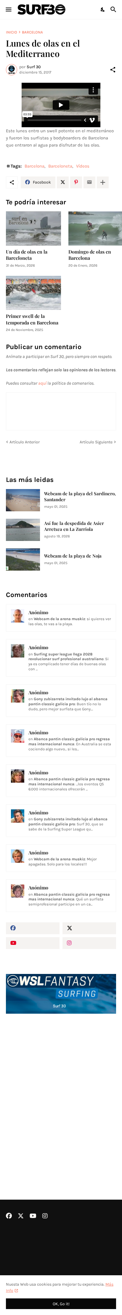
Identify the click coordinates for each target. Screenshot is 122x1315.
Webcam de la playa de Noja (73, 556)
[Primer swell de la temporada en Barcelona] (33, 293)
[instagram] (89, 943)
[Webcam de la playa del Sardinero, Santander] (23, 500)
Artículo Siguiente (96, 442)
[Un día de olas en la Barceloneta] (33, 228)
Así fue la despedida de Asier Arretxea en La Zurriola (74, 526)
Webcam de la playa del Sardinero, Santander (80, 496)
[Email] (89, 182)
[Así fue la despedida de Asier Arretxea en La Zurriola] (23, 530)
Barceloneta (60, 166)
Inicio (11, 32)
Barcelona (32, 32)
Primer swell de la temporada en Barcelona (32, 319)
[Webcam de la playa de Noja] (23, 559)
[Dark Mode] (103, 9)
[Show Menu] (8, 9)
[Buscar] (114, 9)
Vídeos (82, 166)
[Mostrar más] (103, 182)
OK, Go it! (61, 1303)
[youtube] (33, 943)
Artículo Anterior (24, 442)
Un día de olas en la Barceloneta (26, 255)
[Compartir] (113, 70)
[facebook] (33, 928)
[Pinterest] (76, 182)
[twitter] (89, 928)
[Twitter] (63, 182)
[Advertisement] (61, 1091)
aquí (42, 383)
